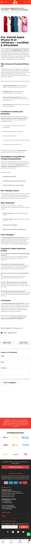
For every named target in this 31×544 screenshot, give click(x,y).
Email (2, 362)
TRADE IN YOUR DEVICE (15, 467)
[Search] (6, 2)
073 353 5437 (8, 508)
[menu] (2, 2)
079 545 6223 (12, 507)
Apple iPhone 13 (17, 50)
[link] (11, 541)
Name (2, 356)
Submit (24, 527)
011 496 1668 (10, 505)
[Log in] (25, 2)
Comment (4, 368)
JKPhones (16, 328)
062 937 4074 (8, 502)
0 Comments (17, 12)
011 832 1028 (7, 501)
